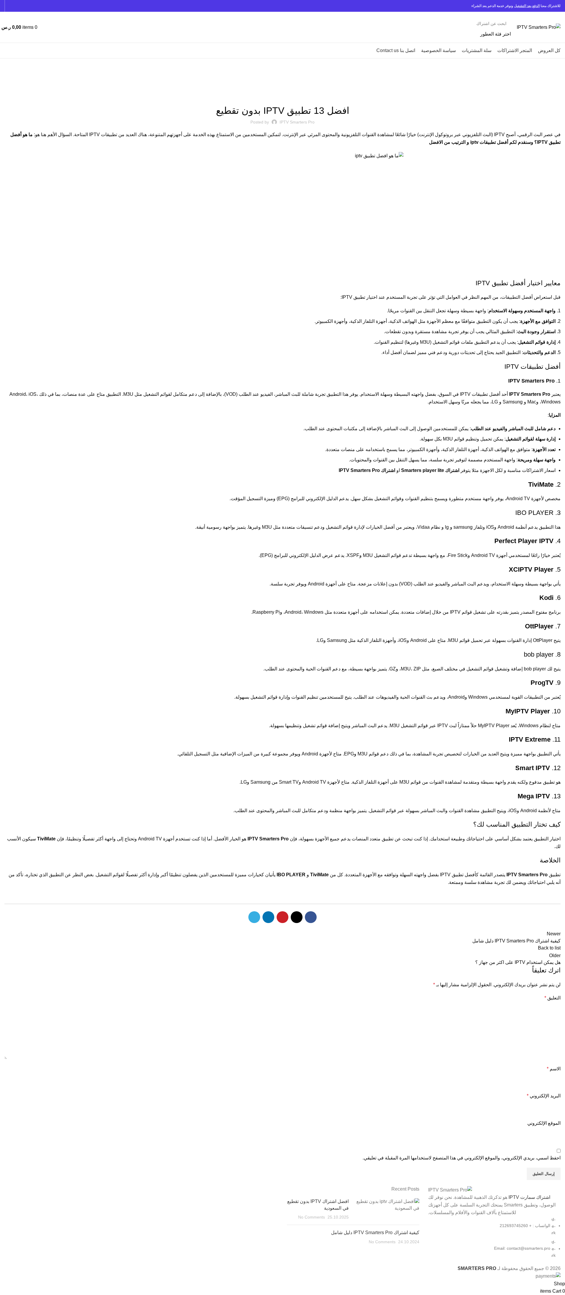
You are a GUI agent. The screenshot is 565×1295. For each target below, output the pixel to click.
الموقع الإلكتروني (544, 1123)
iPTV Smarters (532, 87)
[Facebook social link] (38, 6)
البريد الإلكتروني (544, 1095)
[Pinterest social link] (24, 6)
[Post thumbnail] (386, 1209)
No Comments (311, 1217)
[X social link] (31, 6)
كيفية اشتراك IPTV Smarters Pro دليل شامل (375, 1232)
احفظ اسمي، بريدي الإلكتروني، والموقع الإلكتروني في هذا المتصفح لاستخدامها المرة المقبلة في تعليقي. (462, 1157)
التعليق (552, 997)
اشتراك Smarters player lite (430, 470)
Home (556, 87)
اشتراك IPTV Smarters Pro (367, 470)
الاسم (554, 1068)
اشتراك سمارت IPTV (529, 1197)
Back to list (549, 947)
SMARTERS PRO (477, 1268)
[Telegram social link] (11, 6)
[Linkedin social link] (18, 6)
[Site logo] (539, 26)
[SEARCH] (51, 27)
